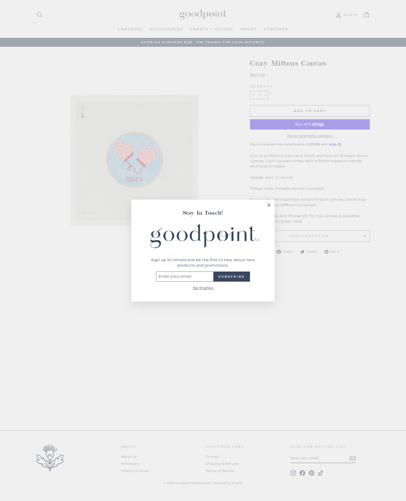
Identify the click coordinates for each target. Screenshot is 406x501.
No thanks (203, 288)
